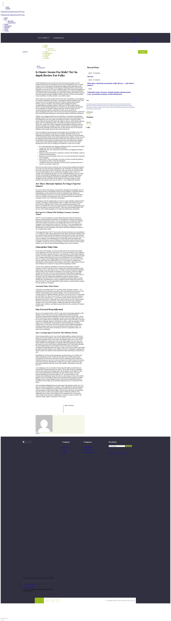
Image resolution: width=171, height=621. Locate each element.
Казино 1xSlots (120, 105)
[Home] (25, 52)
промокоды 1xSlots (117, 107)
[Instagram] (122, 38)
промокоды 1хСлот (125, 107)
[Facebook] (118, 38)
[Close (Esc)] (6, 618)
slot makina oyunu (112, 105)
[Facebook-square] (47, 600)
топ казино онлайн (97, 108)
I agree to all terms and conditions (118, 453)
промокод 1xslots (109, 107)
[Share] (5, 618)
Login (7, 7)
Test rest (90, 76)
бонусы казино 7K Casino (91, 107)
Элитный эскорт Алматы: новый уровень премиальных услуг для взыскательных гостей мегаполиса (109, 93)
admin (38, 66)
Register (7, 8)
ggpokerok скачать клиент (92, 105)
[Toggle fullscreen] (3, 618)
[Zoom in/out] (1, 618)
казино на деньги (101, 107)
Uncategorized (41, 68)
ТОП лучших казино (127, 105)
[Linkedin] (126, 38)
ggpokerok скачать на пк (103, 105)
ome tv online (54, 360)
